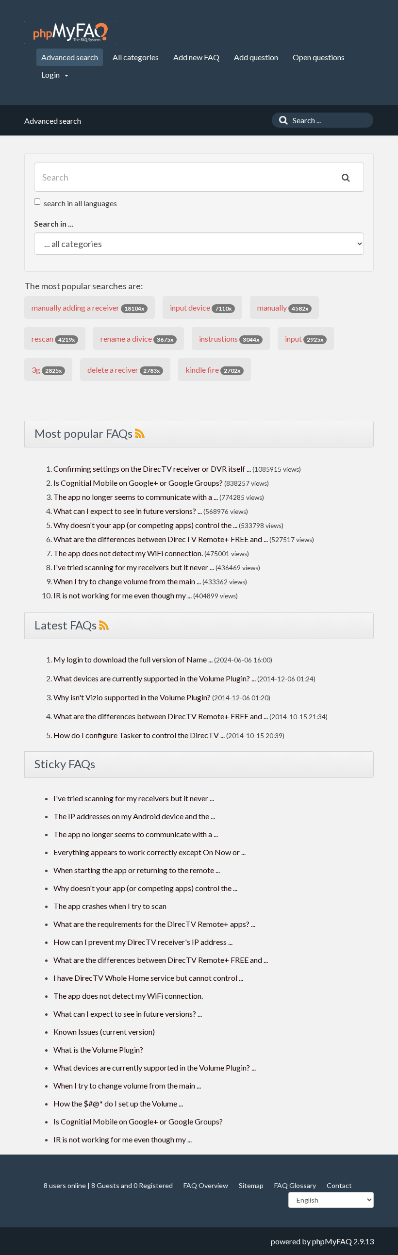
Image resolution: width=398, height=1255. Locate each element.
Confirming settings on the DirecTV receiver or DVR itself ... (152, 468)
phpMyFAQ (332, 1241)
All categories (136, 57)
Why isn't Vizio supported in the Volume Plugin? (132, 697)
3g (47, 369)
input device (201, 307)
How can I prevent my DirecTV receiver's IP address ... (142, 941)
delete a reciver (123, 369)
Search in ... (54, 223)
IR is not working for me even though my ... (122, 595)
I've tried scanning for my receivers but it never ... (133, 567)
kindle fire (212, 369)
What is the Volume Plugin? (98, 1049)
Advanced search (69, 57)
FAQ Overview (205, 1185)
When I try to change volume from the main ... (127, 581)
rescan (53, 338)
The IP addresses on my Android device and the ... (134, 816)
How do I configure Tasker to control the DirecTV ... (139, 735)
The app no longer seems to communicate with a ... (135, 496)
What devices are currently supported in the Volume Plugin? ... (154, 678)
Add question (256, 57)
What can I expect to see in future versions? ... (127, 510)
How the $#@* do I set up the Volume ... (118, 1103)
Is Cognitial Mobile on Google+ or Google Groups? (138, 482)
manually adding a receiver (88, 307)
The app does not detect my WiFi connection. (128, 553)
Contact (339, 1185)
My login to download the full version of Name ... (133, 659)
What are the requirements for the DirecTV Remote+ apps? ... (154, 923)
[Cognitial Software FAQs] (70, 32)
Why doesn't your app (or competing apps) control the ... (145, 524)
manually (282, 307)
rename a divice (136, 338)
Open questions (319, 57)
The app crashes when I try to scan (109, 905)
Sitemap (251, 1185)
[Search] (281, 120)
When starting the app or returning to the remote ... (136, 870)
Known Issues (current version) (104, 1031)
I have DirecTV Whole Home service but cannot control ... (148, 977)
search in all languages (80, 203)
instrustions (229, 338)
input (304, 338)
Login (51, 74)
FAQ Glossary (295, 1185)
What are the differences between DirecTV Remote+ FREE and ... (160, 539)
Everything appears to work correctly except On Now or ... (149, 852)
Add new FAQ (196, 57)
